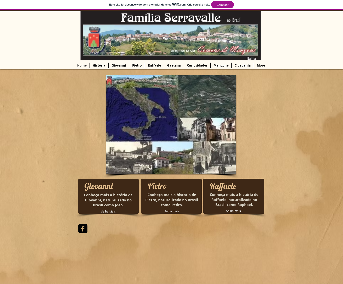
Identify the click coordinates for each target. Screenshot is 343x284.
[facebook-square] (83, 228)
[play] (228, 170)
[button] (171, 124)
